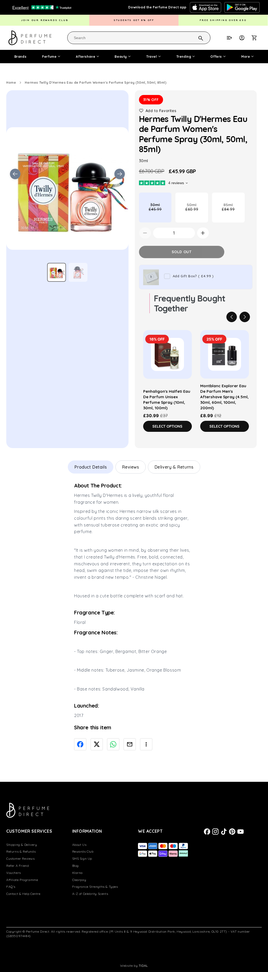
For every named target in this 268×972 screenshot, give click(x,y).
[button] (257, 38)
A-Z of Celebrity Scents (90, 894)
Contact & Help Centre (23, 894)
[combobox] (138, 37)
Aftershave (85, 57)
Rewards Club (83, 851)
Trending (183, 57)
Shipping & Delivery (21, 845)
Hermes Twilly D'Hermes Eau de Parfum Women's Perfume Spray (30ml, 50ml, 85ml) (95, 82)
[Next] (244, 317)
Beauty (121, 57)
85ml (233, 212)
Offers (216, 57)
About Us (79, 845)
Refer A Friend (17, 866)
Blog (75, 866)
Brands (20, 57)
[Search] (194, 37)
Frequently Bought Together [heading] (189, 303)
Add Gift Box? (193, 276)
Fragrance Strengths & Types (95, 887)
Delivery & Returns (174, 467)
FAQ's (10, 887)
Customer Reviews (20, 859)
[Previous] (231, 317)
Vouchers (13, 873)
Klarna (77, 873)
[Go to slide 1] (56, 272)
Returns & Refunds (21, 851)
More (245, 57)
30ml (160, 212)
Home (11, 82)
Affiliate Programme (22, 880)
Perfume (49, 57)
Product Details (90, 467)
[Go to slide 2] (78, 272)
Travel (151, 57)
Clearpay (79, 880)
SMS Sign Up (82, 859)
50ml (196, 212)
